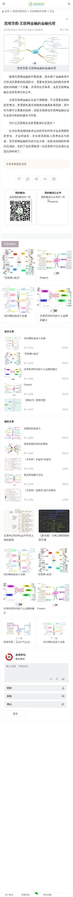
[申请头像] (65, 656)
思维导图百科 (20, 11)
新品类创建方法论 (33, 474)
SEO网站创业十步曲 (15, 315)
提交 (15, 713)
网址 (9, 704)
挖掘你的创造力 (32, 428)
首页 (7, 11)
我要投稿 (26, 895)
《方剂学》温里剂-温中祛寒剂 (40, 490)
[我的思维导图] (36, 3)
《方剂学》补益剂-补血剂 (37, 459)
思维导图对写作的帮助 (36, 444)
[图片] (63, 679)
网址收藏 (47, 895)
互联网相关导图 (38, 11)
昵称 (9, 688)
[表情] (57, 679)
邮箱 (9, 696)
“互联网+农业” (12, 277)
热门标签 (9, 895)
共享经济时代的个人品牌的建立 (40, 369)
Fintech (44, 277)
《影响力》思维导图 (34, 400)
